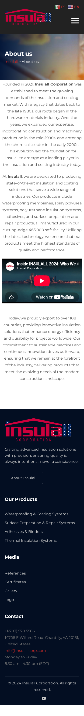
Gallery (11, 591)
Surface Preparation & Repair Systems (40, 523)
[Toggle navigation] (75, 21)
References (15, 573)
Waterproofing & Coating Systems (36, 514)
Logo (9, 600)
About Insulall (24, 478)
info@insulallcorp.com (25, 650)
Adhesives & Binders (24, 531)
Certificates (15, 582)
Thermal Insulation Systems (31, 540)
